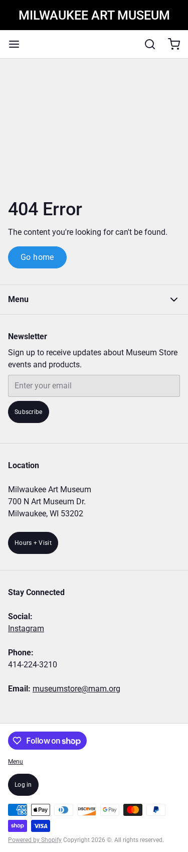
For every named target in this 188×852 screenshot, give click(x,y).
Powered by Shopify (35, 839)
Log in (23, 784)
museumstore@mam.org (76, 688)
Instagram (26, 628)
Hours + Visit (33, 542)
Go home (37, 257)
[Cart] (170, 44)
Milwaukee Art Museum (94, 15)
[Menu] (18, 44)
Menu (15, 761)
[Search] (146, 44)
